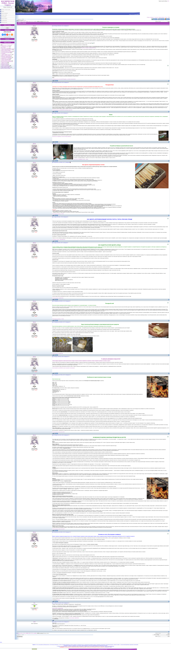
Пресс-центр (3, 47)
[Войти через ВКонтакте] (3, 35)
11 (70, 374)
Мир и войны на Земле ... (6, 67)
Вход (138, 14)
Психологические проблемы (6, 57)
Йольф (58, 599)
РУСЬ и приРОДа (33, 21)
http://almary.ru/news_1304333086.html (58, 239)
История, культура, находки (6, 60)
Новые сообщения (150, 17)
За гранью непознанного (6, 52)
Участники (156, 17)
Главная (130, 14)
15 (68, 621)
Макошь (25, 20)
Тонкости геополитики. (5, 65)
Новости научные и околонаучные (6, 61)
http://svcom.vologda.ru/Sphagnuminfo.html (88, 47)
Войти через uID (7, 31)
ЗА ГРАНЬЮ (3, 53)
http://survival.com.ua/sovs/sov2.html (58, 431)
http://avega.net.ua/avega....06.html (58, 213)
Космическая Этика (20, 21)
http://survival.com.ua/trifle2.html (57, 353)
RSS (168, 17)
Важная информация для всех (7, 49)
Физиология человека (4, 64)
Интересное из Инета (5, 46)
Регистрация (134, 14)
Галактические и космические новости (7, 48)
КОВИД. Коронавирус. (5, 59)
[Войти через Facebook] (5, 35)
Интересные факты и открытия (7, 51)
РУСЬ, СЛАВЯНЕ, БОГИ (27, 21)
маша (1, 642)
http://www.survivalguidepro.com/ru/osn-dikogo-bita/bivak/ (61, 136)
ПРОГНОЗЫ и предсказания (6, 56)
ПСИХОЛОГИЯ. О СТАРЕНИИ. (6, 45)
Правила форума (161, 17)
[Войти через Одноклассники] (12, 35)
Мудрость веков (4, 62)
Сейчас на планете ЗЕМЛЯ (5, 50)
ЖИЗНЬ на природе (40, 21)
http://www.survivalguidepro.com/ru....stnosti (81, 159)
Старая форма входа (7, 37)
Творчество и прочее (4, 63)
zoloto (34, 621)
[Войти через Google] (10, 35)
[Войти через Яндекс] (7, 35)
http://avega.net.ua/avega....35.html (58, 318)
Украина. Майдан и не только (6, 54)
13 (70, 532)
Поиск (166, 17)
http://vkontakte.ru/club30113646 (57, 608)
